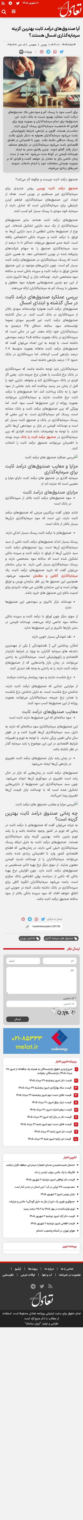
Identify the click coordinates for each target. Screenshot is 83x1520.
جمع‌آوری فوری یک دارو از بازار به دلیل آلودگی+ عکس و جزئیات (42, 1202)
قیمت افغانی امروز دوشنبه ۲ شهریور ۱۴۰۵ (53, 1224)
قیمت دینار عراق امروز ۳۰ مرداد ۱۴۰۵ (51, 1102)
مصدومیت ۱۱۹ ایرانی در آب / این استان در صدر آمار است (45, 1187)
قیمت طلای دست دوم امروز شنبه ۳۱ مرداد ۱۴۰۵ (46, 1124)
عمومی (32, 45)
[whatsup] (55, 52)
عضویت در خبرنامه (70, 1275)
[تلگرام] (10, 3)
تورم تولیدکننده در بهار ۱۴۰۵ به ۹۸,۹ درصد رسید (49, 1209)
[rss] (3, 3)
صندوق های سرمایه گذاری (59, 938)
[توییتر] (18, 3)
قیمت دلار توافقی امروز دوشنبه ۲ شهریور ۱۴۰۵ (50, 1180)
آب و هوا (47, 1275)
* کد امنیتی (69, 998)
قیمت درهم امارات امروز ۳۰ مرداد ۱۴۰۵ (51, 1110)
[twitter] (62, 52)
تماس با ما (67, 1269)
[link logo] (68, 9)
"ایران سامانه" (33, 1324)
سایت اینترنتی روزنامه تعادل (45, 1313)
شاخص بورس (27, 938)
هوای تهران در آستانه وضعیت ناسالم (55, 1231)
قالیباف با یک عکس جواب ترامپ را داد (54, 1172)
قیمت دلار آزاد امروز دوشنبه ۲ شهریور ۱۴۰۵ (52, 1216)
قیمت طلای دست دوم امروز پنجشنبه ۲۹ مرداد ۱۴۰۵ (43, 1095)
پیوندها (32, 1269)
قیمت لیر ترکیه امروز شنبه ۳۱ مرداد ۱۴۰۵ (49, 1139)
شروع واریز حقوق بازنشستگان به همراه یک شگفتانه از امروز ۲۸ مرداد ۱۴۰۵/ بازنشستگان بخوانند (39, 1071)
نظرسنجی (8, 1275)
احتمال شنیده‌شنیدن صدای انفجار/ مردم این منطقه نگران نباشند (40, 1165)
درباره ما (49, 1269)
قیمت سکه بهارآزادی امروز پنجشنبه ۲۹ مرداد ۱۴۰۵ (45, 1088)
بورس (44, 45)
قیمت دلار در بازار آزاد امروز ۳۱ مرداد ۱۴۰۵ (49, 1117)
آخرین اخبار (70, 1157)
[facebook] (42, 52)
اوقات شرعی (28, 1275)
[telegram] (48, 52)
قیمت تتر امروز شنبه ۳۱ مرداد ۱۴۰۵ (53, 1132)
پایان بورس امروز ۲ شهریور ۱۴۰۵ (58, 1194)
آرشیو (18, 1269)
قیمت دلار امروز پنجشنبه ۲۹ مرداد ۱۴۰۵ (50, 1081)
